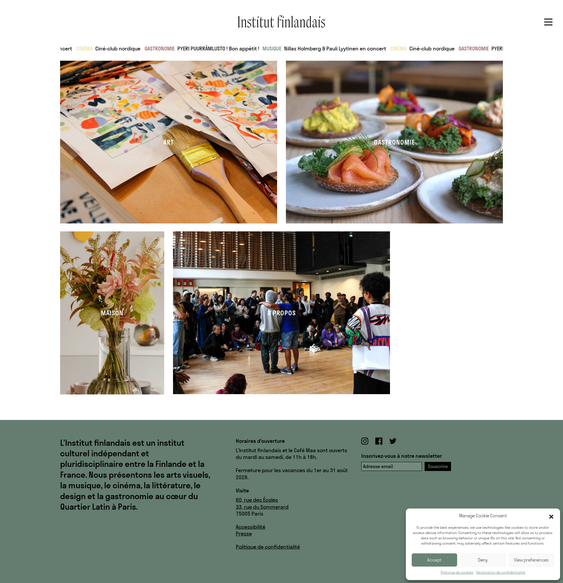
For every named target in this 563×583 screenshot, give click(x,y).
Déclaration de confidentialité (500, 572)
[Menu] (548, 22)
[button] (551, 516)
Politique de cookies (457, 572)
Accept (434, 560)
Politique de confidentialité (268, 546)
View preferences (531, 560)
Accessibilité (250, 526)
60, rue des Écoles (257, 499)
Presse (244, 533)
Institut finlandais (281, 21)
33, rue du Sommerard (262, 507)
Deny (483, 560)
